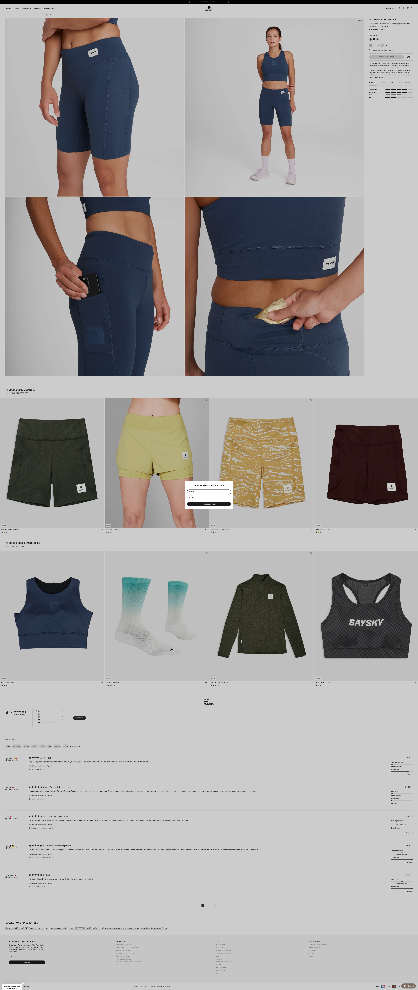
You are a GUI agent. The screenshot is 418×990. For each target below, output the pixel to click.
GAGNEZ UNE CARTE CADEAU (46, 976)
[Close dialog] (65, 950)
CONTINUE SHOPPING (209, 504)
